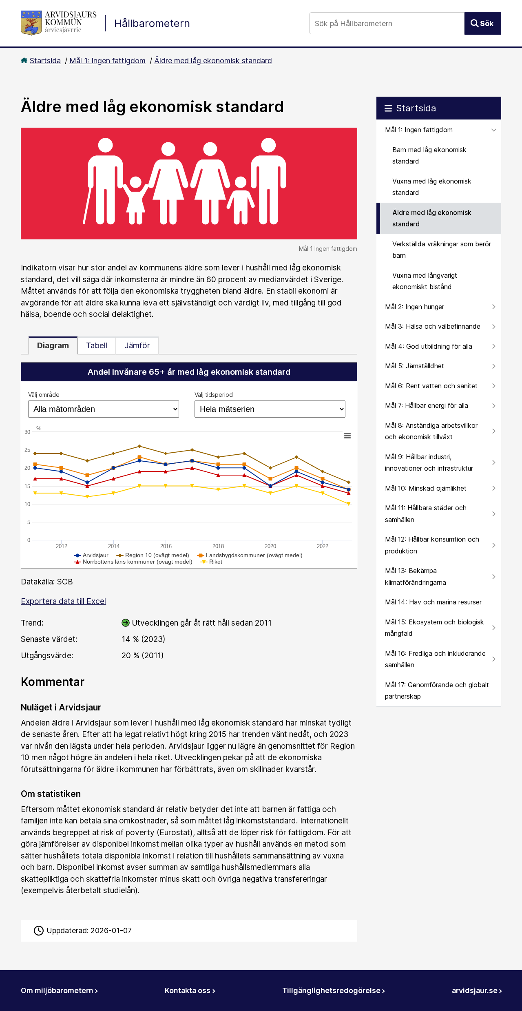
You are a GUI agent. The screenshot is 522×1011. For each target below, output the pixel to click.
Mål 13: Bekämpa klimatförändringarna (415, 576)
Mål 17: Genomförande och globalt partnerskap (437, 691)
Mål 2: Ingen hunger (414, 307)
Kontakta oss (187, 990)
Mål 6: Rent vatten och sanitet (431, 386)
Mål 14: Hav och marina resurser (433, 602)
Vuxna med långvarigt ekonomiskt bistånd (424, 281)
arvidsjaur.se (475, 990)
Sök (486, 23)
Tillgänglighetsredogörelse (331, 990)
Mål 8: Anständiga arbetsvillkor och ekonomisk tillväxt (431, 431)
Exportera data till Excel (63, 601)
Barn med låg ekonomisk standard (429, 156)
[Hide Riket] (211, 561)
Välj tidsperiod (214, 394)
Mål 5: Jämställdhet (414, 366)
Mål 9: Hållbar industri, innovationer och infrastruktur (429, 463)
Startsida (45, 60)
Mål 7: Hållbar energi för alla (426, 405)
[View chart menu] (347, 435)
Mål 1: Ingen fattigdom (107, 60)
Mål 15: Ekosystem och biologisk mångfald (434, 628)
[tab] (53, 345)
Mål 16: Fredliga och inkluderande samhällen (435, 659)
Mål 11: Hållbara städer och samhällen (426, 514)
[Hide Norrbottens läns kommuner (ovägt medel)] (133, 561)
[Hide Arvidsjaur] (91, 555)
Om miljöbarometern (57, 990)
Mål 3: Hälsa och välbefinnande (432, 326)
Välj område (44, 394)
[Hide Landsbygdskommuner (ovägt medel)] (250, 555)
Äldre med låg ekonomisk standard (213, 60)
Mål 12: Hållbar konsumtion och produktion (432, 545)
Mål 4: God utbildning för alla (428, 346)
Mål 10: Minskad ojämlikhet (426, 488)
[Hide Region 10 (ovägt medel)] (153, 555)
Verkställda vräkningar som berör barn (441, 250)
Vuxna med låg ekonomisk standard (431, 187)
